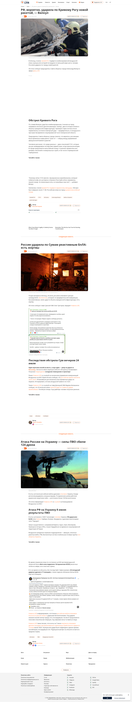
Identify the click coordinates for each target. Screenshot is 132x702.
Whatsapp (72, 690)
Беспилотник (43, 298)
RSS (93, 687)
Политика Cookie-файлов (28, 685)
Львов (45, 658)
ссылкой (57, 502)
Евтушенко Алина (37, 643)
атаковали (63, 494)
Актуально (46, 652)
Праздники (92, 664)
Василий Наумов (37, 206)
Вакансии (46, 679)
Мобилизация (70, 658)
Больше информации (119, 698)
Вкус (67, 652)
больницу (32, 370)
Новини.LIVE (75, 305)
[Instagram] (33, 424)
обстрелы (46, 197)
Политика (69, 664)
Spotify (94, 682)
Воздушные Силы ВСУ (48, 637)
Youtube (71, 677)
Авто (22, 652)
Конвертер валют (48, 692)
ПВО (39, 637)
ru (106, 2)
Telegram (71, 680)
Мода (90, 658)
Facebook (71, 687)
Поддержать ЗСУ (98, 2)
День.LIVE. (36, 71)
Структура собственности (51, 685)
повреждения (40, 372)
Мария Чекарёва (37, 422)
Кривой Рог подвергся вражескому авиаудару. (57, 188)
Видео (82, 2)
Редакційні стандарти (27, 683)
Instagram (72, 685)
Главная (22, 6)
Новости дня (24, 664)
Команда (46, 688)
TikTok (94, 677)
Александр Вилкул (56, 197)
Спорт (68, 2)
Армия (54, 2)
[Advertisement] (54, 80)
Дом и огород (92, 652)
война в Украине (68, 197)
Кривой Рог (45, 61)
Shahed (38, 519)
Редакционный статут (27, 681)
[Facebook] (35, 645)
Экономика (61, 2)
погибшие (45, 416)
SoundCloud (95, 685)
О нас (45, 677)
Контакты (46, 681)
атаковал (58, 517)
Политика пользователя (27, 677)
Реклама (46, 683)
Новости (47, 2)
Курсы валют (47, 690)
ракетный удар (33, 200)
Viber (70, 682)
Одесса (45, 664)
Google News (95, 680)
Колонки (74, 2)
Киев (22, 658)
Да (107, 698)
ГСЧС (39, 197)
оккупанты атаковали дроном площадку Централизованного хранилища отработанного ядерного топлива (54, 625)
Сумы (31, 416)
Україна (40, 2)
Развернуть (66, 670)
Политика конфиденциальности (30, 679)
